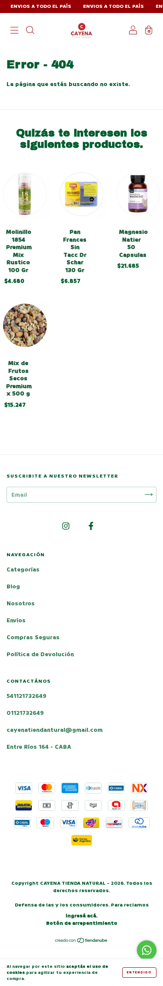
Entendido (139, 972)
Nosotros (21, 603)
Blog (13, 586)
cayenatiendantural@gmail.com (55, 730)
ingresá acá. (81, 916)
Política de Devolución (40, 654)
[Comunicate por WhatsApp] (146, 950)
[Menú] (14, 31)
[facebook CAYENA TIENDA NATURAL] (91, 526)
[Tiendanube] (81, 941)
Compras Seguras (33, 637)
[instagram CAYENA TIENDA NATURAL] (66, 526)
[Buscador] (30, 31)
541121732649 (27, 696)
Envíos (16, 620)
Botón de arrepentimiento (81, 923)
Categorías (23, 569)
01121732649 (25, 713)
